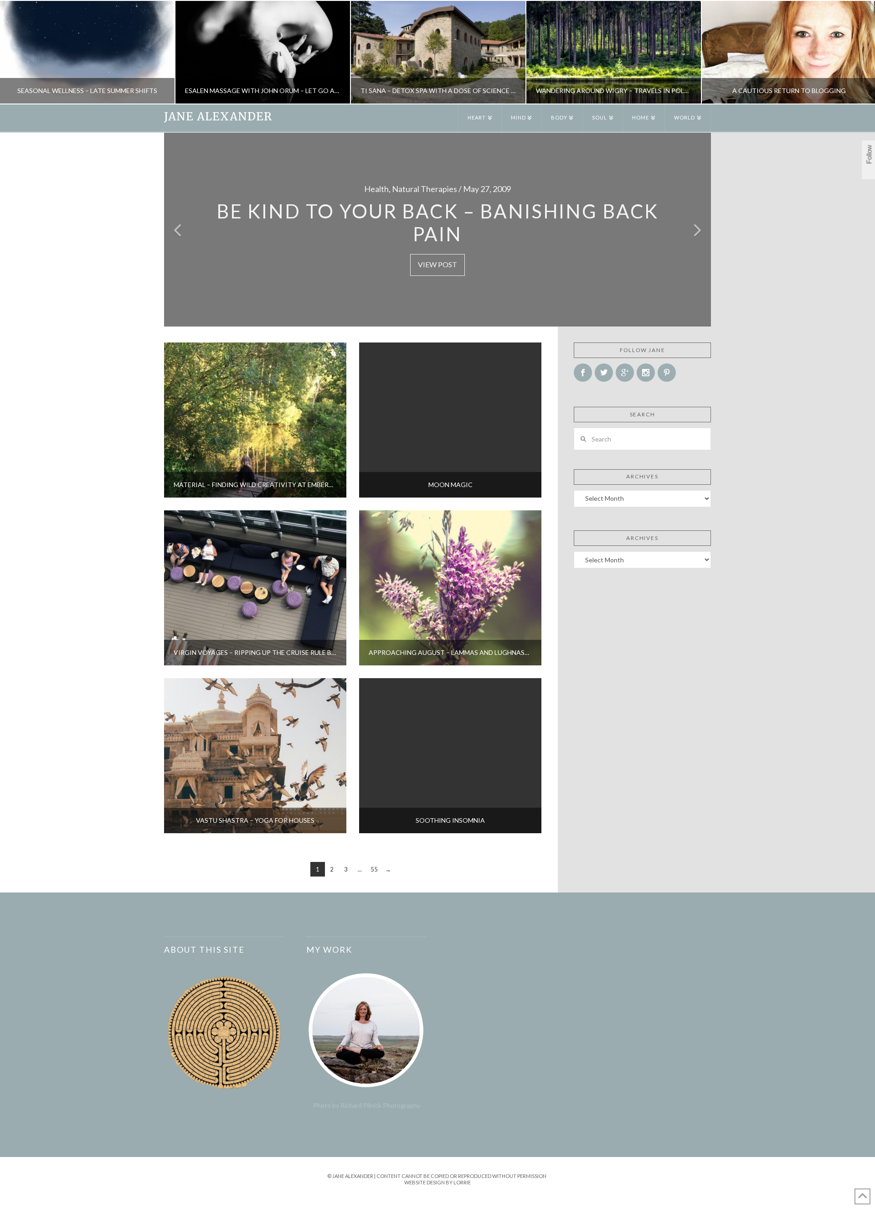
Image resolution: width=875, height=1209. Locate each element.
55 (374, 869)
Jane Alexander (218, 116)
